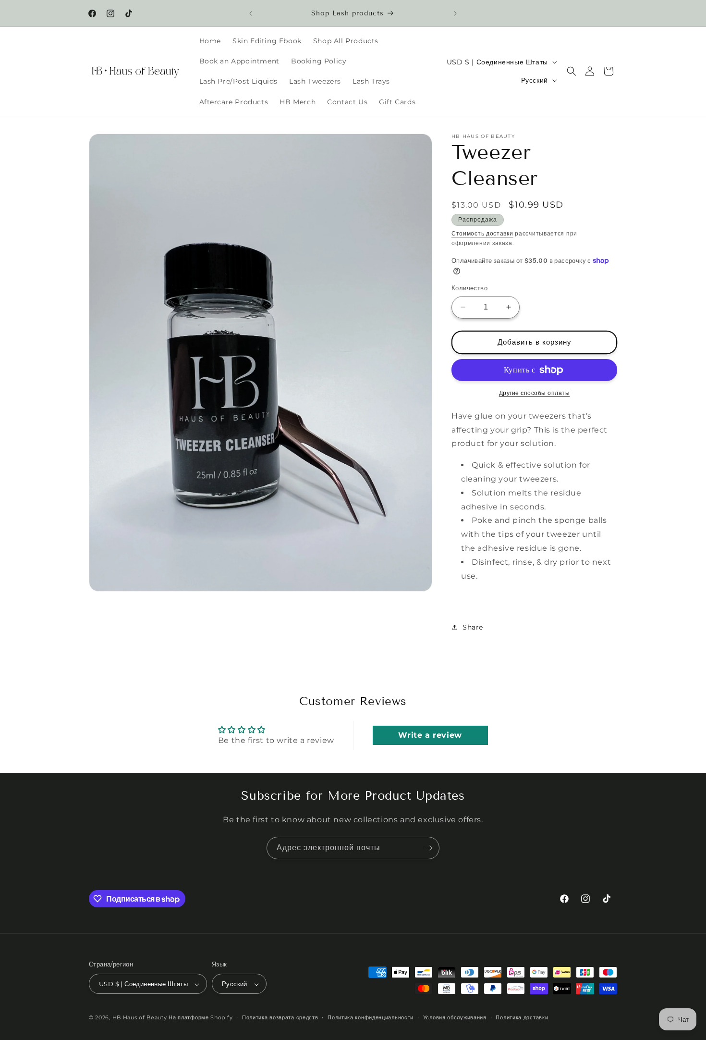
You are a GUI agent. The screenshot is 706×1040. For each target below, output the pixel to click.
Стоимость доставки (482, 233)
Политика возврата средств (280, 1017)
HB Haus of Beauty (139, 1018)
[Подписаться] (428, 848)
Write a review (430, 735)
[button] (571, 71)
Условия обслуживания (455, 1017)
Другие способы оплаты (534, 392)
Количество (469, 288)
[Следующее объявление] (455, 13)
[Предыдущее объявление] (250, 13)
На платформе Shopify (200, 1018)
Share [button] (473, 627)
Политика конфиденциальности (371, 1017)
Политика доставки (522, 1017)
